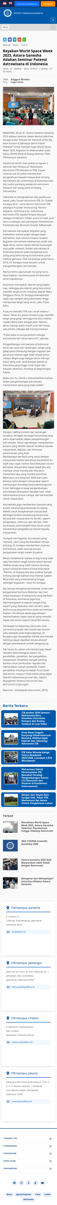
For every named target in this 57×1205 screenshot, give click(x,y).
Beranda (6, 45)
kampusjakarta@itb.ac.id (22, 1101)
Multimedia (28, 1199)
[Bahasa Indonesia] (4, 3)
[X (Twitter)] (28, 1182)
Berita (15, 45)
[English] (10, 3)
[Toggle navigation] (53, 27)
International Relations (27, 4)
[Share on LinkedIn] (14, 40)
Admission (48, 4)
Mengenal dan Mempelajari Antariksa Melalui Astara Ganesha (37, 881)
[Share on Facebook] (10, 40)
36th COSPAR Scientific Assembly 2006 (34, 842)
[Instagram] (21, 1182)
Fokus (37, 1194)
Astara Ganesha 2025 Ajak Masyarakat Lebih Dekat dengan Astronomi (36, 862)
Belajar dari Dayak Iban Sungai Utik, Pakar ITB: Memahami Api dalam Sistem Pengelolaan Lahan (37, 799)
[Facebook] (14, 1182)
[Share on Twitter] (5, 40)
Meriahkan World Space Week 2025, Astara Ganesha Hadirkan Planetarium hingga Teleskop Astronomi (37, 826)
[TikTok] (35, 1182)
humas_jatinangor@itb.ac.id (23, 987)
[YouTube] (42, 1182)
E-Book (47, 1194)
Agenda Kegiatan (23, 1194)
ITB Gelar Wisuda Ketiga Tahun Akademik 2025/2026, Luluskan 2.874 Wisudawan (36, 756)
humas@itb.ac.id (18, 932)
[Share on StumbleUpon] (19, 40)
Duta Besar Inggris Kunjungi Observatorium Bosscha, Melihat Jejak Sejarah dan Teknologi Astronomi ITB (36, 738)
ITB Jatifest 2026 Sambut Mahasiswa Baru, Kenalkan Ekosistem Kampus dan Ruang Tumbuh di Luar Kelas (35, 718)
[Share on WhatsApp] (24, 40)
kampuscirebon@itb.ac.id (22, 1042)
